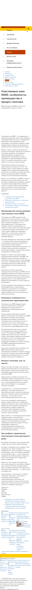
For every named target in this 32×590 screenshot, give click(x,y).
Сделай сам (10, 34)
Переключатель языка (14, 67)
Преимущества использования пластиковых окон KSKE (14, 197)
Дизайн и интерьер (13, 43)
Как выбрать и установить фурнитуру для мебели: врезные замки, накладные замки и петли (17, 501)
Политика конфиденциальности (14, 62)
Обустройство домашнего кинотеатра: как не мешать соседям (23, 565)
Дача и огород (11, 56)
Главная (9, 30)
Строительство (11, 39)
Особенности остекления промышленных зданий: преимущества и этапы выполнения (15, 506)
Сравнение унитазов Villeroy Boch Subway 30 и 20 (23, 518)
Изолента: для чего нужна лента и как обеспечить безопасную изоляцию (19, 561)
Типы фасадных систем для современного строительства (17, 531)
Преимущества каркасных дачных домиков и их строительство (19, 513)
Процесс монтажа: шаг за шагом (15, 204)
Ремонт (9, 52)
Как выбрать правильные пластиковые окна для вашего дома (16, 206)
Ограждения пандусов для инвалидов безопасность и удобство (23, 536)
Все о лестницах (12, 48)
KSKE (22, 167)
